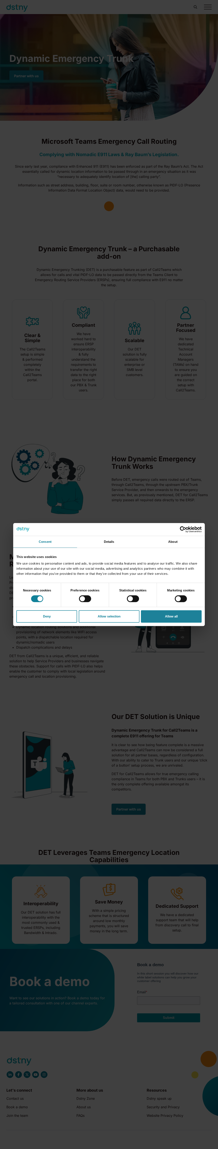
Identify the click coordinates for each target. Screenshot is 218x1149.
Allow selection (109, 616)
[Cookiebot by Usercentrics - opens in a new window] (183, 529)
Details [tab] (109, 541)
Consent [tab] (45, 541)
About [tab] (173, 541)
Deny (47, 616)
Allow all (171, 616)
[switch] (85, 598)
